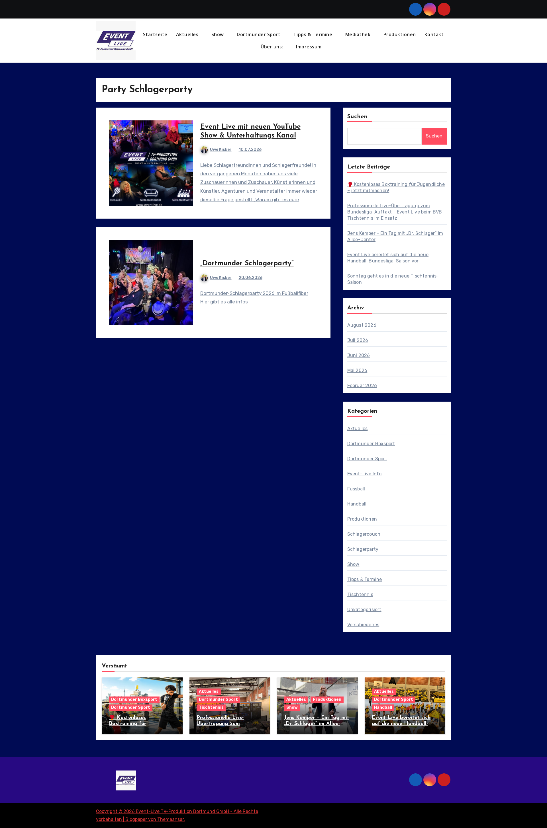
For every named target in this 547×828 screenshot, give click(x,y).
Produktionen (399, 34)
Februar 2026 (362, 385)
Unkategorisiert (364, 609)
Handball (357, 504)
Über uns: (272, 47)
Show (218, 34)
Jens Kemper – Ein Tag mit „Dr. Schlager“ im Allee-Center (316, 724)
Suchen (357, 117)
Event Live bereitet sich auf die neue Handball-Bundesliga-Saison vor (401, 724)
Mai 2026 (357, 370)
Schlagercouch (364, 534)
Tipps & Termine (313, 34)
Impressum (309, 47)
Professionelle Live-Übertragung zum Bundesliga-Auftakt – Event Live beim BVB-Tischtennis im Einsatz (395, 212)
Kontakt (434, 34)
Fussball (356, 489)
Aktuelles (188, 34)
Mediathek (358, 34)
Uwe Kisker (221, 149)
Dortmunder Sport (259, 34)
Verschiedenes (363, 624)
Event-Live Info (364, 473)
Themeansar (170, 819)
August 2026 (361, 325)
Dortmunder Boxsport (371, 443)
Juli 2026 (357, 340)
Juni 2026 (358, 355)
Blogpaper (136, 819)
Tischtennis (360, 594)
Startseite (155, 34)
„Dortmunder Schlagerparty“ (247, 263)
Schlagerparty (363, 549)
